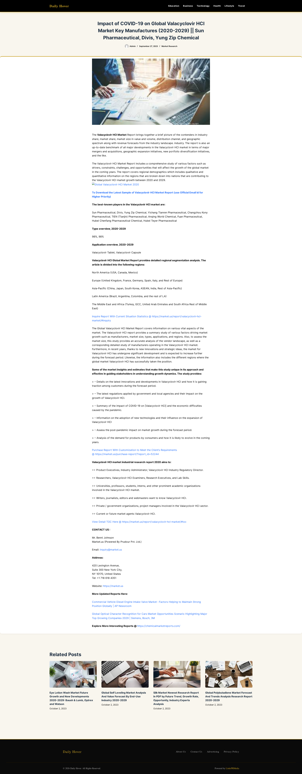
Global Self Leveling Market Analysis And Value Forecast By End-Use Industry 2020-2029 (123, 696)
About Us (181, 751)
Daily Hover (59, 5)
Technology (203, 6)
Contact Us (196, 751)
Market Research (169, 46)
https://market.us (113, 586)
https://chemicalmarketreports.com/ (158, 625)
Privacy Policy (231, 751)
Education (173, 6)
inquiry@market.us (111, 549)
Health (217, 6)
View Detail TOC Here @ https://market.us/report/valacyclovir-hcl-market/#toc (139, 521)
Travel (241, 6)
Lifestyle (229, 6)
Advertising (213, 751)
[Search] (251, 6)
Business (188, 6)
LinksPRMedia (232, 768)
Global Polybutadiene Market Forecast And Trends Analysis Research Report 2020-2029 (228, 696)
